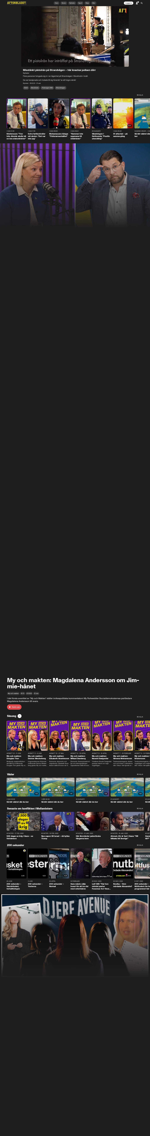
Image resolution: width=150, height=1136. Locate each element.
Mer (93, 3)
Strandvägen (60, 88)
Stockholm (34, 88)
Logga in (128, 3)
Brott (26, 88)
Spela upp (16, 707)
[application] (75, 36)
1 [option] (19, 716)
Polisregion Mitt (47, 88)
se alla (140, 95)
